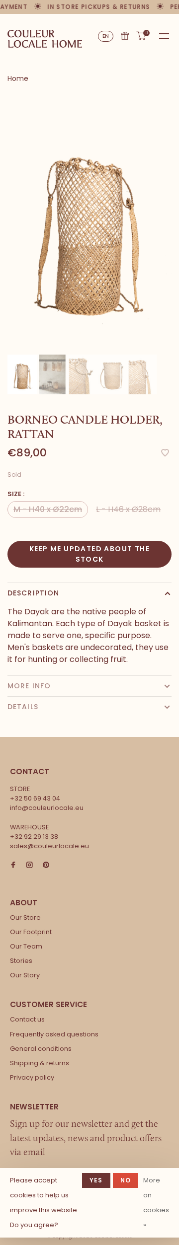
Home (17, 78)
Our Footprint (31, 932)
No (125, 1180)
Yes (96, 1180)
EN (105, 36)
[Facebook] (13, 865)
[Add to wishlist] (165, 453)
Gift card (125, 36)
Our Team (26, 946)
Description (33, 593)
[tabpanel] (89, 224)
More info (29, 686)
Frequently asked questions (54, 1034)
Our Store (25, 917)
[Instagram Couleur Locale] (29, 865)
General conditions (41, 1048)
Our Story (25, 975)
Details (22, 707)
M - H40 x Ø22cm (47, 509)
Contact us (27, 1019)
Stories (21, 960)
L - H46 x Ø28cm (128, 509)
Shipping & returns (39, 1063)
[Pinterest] (46, 865)
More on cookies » (156, 1202)
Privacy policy (32, 1077)
